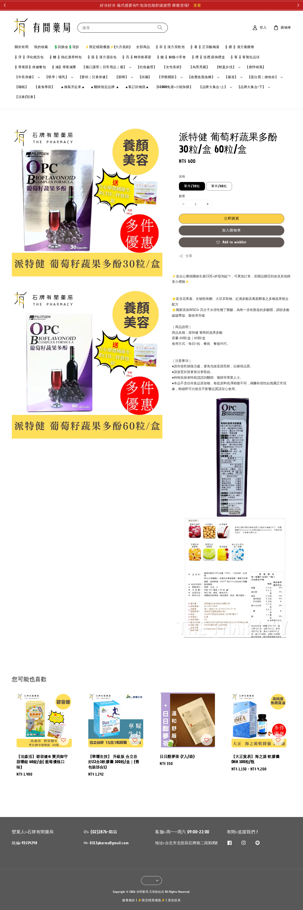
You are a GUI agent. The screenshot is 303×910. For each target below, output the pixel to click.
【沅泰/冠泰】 (26, 97)
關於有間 (21, 47)
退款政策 (174, 900)
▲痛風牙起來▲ (73, 87)
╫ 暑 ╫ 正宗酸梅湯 (204, 47)
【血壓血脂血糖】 (201, 77)
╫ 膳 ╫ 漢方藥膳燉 (239, 47)
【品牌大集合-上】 (213, 87)
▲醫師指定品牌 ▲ (104, 87)
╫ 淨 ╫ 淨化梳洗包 (29, 57)
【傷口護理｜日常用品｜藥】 (104, 67)
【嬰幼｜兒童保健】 (93, 77)
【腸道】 (231, 77)
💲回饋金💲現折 (66, 47)
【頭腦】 (145, 77)
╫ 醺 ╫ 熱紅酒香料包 (65, 57)
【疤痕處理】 (146, 67)
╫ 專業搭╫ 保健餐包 (30, 67)
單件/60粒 (219, 186)
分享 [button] (189, 256)
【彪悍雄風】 (255, 67)
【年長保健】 (25, 77)
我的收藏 (41, 47)
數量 (182, 196)
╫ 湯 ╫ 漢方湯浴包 (102, 57)
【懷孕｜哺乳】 (57, 77)
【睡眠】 (21, 87)
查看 (197, 5)
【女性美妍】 (172, 67)
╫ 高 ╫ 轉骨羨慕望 (136, 57)
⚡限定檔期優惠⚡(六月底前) (107, 47)
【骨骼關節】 (167, 77)
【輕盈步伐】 (225, 67)
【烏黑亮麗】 (199, 67)
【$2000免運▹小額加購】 (174, 87)
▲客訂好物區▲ (137, 87)
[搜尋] (160, 27)
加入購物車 (231, 230)
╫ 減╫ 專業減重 (64, 67)
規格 (182, 176)
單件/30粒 (192, 186)
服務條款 (128, 900)
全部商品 (143, 47)
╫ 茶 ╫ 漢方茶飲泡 (170, 47)
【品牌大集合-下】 (251, 87)
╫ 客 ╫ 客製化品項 (245, 57)
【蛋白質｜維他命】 (262, 77)
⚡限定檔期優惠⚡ (151, 900)
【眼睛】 (122, 77)
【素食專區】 (44, 87)
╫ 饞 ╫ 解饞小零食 (171, 57)
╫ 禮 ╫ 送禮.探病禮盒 (208, 57)
